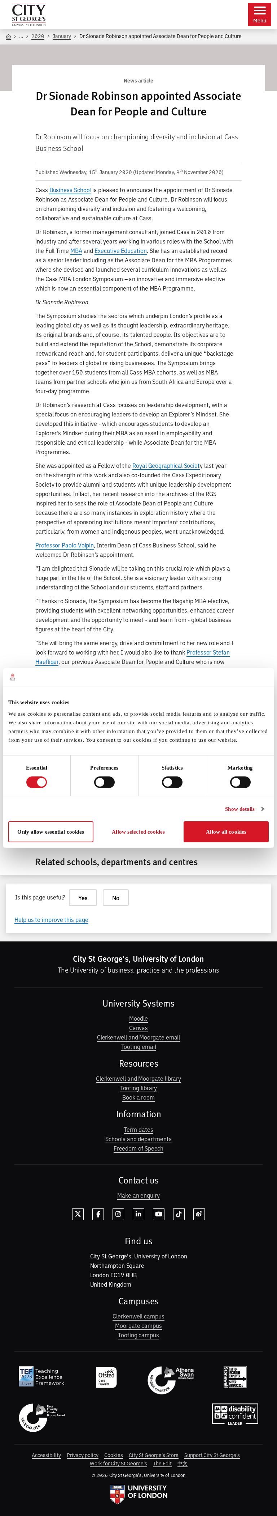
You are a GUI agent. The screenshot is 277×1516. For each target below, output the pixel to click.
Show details (240, 809)
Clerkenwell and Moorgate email (138, 1037)
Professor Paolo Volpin (64, 545)
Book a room (138, 1097)
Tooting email (138, 1046)
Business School (70, 190)
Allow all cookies (226, 832)
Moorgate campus (138, 1325)
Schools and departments (138, 1139)
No (115, 898)
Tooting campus (138, 1335)
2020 (37, 35)
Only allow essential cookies (50, 832)
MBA (76, 250)
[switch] (104, 782)
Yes (83, 898)
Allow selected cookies (138, 832)
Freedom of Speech (139, 1148)
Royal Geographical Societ (166, 465)
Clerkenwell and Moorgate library (138, 1078)
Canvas (138, 1028)
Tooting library (138, 1088)
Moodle (138, 1018)
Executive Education (120, 250)
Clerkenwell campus (138, 1316)
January (62, 35)
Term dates (138, 1129)
